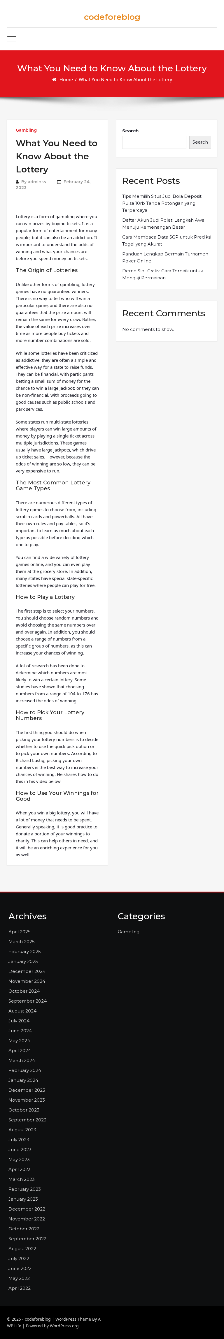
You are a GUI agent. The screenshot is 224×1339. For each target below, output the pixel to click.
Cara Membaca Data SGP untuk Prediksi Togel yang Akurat (166, 240)
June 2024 (20, 1030)
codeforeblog (112, 17)
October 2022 (23, 1229)
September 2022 (27, 1238)
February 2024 (24, 1070)
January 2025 (23, 961)
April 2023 (19, 1169)
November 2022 (26, 1219)
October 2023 (23, 1110)
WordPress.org (64, 1326)
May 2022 (19, 1278)
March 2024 (21, 1060)
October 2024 (24, 991)
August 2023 (22, 1129)
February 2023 (24, 1189)
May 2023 (19, 1159)
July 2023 (18, 1139)
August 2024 (22, 1011)
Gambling (26, 130)
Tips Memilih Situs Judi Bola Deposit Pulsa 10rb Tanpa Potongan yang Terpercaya (162, 203)
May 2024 (19, 1040)
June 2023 (20, 1149)
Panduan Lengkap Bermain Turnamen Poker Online (165, 257)
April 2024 (19, 1050)
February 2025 (24, 951)
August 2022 (22, 1248)
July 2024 (18, 1021)
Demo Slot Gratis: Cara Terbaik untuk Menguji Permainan (162, 274)
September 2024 (27, 1001)
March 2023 (21, 1179)
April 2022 (19, 1288)
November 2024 (26, 981)
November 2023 (26, 1100)
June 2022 (20, 1268)
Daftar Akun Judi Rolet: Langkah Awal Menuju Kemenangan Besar (164, 223)
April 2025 (19, 931)
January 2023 (23, 1199)
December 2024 (27, 971)
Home (66, 79)
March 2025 (21, 941)
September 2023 (27, 1120)
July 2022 (18, 1258)
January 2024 (23, 1080)
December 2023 (26, 1090)
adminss (37, 181)
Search (130, 130)
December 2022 (26, 1209)
